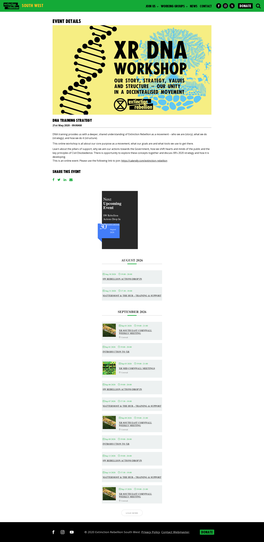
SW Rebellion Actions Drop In (122, 279)
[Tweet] (59, 180)
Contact (206, 6)
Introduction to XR (116, 351)
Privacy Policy (150, 532)
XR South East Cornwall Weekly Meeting (135, 332)
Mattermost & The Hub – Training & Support (132, 295)
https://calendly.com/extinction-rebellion (144, 160)
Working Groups (173, 6)
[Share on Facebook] (53, 180)
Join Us (151, 6)
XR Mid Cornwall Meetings (137, 368)
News (193, 6)
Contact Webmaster (175, 532)
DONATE (245, 6)
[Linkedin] (65, 180)
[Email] (71, 180)
